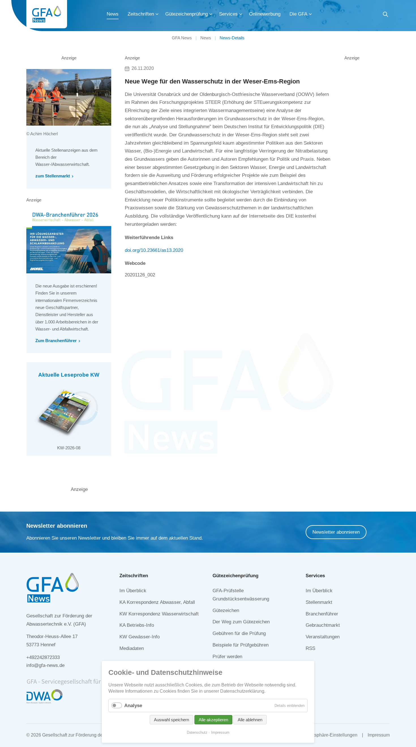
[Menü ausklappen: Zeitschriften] (157, 14)
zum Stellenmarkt (52, 175)
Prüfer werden (227, 656)
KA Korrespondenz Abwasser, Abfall (157, 602)
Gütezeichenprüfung (186, 14)
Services (228, 14)
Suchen (385, 15)
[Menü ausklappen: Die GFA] (310, 14)
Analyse (133, 705)
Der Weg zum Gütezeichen (241, 621)
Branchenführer (322, 614)
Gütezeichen (226, 610)
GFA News (182, 37)
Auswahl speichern (171, 719)
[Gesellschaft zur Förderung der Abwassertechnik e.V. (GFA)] (46, 14)
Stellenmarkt (319, 602)
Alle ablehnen (250, 719)
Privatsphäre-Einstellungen (330, 735)
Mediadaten (131, 648)
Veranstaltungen (323, 636)
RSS (310, 648)
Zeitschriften (141, 14)
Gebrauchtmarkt (323, 625)
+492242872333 (43, 657)
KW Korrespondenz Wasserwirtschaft (159, 614)
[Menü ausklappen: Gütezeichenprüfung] (210, 14)
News (113, 14)
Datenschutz (197, 732)
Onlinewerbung (264, 14)
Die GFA (298, 14)
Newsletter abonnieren (336, 532)
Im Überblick (132, 590)
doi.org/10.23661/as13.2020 (154, 250)
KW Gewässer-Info (139, 636)
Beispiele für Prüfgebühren (241, 645)
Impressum (379, 735)
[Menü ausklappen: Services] (240, 14)
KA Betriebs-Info (136, 625)
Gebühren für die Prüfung (239, 633)
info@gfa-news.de (45, 665)
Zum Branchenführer (56, 340)
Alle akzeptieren (213, 719)
